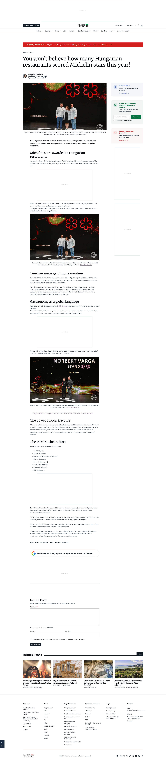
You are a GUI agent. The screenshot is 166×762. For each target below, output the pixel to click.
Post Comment (35, 644)
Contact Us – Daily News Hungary (31, 713)
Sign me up (136, 117)
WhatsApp (88, 711)
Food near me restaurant (72, 714)
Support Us (130, 25)
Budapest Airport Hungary (70, 733)
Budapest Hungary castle (72, 742)
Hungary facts (69, 729)
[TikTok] (130, 756)
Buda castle (68, 745)
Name (32, 631)
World (95, 31)
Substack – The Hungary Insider (93, 723)
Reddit (87, 717)
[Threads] (142, 756)
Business (48, 31)
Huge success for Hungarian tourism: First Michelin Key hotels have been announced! (63, 413)
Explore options (124, 93)
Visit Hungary (63, 306)
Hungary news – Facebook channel (91, 728)
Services (104, 31)
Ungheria (47, 735)
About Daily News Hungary (28, 708)
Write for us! (27, 726)
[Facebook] (120, 756)
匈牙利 (46, 738)
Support (25, 729)
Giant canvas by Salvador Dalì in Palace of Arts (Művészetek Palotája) (97, 683)
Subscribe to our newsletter (31, 25)
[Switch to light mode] (142, 25)
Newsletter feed (90, 708)
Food (51, 542)
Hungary (58, 542)
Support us (122, 140)
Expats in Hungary (70, 726)
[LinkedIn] (117, 756)
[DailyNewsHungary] (83, 25)
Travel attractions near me (71, 717)
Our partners (27, 723)
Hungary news (48, 708)
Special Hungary (83, 31)
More (111, 31)
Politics (38, 31)
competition (44, 542)
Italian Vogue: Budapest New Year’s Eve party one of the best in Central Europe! (37, 683)
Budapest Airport (70, 711)
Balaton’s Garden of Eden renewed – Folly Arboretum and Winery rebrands (128, 683)
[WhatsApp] (133, 756)
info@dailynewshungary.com (136, 710)
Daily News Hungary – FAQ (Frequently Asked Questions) (30, 718)
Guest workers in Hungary (69, 722)
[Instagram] (123, 756)
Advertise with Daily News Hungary (112, 717)
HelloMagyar (119, 25)
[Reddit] (139, 756)
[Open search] (138, 25)
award (37, 542)
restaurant (65, 542)
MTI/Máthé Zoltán (86, 265)
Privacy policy (110, 711)
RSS (86, 720)
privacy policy (128, 120)
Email (67, 631)
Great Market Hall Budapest (70, 738)
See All (140, 654)
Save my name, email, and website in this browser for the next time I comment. (58, 639)
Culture (71, 31)
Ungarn (46, 732)
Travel (57, 31)
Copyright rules (111, 708)
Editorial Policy (111, 714)
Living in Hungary (123, 31)
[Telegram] (136, 756)
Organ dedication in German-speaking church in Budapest (65, 682)
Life (64, 31)
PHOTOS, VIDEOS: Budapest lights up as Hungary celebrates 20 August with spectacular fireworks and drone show (69, 45)
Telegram (88, 714)
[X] (127, 756)
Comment (34, 607)
